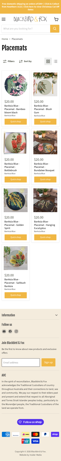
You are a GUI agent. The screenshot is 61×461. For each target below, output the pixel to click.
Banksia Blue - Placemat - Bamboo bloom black (14, 109)
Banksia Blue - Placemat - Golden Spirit (14, 225)
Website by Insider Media (30, 454)
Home (5, 39)
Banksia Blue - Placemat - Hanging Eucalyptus (44, 225)
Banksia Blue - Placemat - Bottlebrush (11, 167)
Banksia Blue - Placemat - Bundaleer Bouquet (44, 167)
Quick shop (16, 121)
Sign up (48, 362)
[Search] (54, 29)
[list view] (55, 61)
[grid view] (48, 61)
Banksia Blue (9, 115)
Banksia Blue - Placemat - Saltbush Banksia (15, 283)
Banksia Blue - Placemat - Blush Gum (43, 109)
